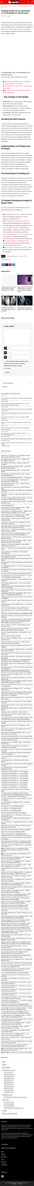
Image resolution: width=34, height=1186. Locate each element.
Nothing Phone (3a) (8, 29)
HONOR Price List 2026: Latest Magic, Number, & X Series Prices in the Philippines (16, 587)
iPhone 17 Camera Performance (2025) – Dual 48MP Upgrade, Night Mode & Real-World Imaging (14, 629)
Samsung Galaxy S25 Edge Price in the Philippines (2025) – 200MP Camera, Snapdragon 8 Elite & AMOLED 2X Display (16, 943)
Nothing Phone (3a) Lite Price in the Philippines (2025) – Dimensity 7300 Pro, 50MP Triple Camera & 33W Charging (16, 671)
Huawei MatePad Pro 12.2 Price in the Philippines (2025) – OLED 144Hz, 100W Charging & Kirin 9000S (16, 526)
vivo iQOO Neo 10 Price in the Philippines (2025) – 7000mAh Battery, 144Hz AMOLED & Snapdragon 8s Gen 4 (16, 1008)
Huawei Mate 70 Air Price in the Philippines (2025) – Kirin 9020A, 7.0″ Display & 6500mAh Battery (15, 593)
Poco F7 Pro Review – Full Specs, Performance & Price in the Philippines (16, 819)
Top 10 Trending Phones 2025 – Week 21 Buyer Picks (15, 972)
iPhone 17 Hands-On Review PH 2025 (10, 636)
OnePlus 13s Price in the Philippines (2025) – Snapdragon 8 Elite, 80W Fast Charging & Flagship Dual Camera (16, 872)
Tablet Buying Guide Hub (11, 227)
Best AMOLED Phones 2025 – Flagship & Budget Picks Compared (15, 463)
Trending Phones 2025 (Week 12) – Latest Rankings (14, 775)
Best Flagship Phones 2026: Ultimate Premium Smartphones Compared (17, 563)
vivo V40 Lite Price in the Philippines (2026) (12, 806)
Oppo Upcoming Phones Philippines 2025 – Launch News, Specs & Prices (16, 689)
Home (2, 6)
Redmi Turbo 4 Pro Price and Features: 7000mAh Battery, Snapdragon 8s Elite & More (16, 826)
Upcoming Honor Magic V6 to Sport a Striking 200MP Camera (15, 417)
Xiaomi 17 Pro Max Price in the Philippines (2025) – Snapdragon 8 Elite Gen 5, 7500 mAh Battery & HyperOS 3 (16, 834)
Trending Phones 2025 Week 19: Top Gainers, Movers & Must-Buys (15, 975)
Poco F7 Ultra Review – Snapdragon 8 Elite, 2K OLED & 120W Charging (17, 822)
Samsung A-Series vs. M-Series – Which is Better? (14, 712)
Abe (4, 16)
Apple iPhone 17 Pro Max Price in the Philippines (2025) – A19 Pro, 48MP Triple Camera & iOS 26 (16, 621)
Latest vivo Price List (8, 1072)
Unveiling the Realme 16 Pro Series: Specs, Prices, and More (9, 309)
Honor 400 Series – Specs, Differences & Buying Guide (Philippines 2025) (15, 519)
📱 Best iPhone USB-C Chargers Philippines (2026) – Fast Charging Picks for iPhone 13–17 (16, 1049)
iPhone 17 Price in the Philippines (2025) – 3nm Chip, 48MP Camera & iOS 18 (16, 639)
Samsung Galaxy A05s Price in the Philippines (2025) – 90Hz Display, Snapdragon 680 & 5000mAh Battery (16, 917)
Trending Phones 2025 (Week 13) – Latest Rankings (14, 778)
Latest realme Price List (9, 1082)
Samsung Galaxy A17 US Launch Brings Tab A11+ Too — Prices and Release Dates (16, 434)
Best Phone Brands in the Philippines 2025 (16, 241)
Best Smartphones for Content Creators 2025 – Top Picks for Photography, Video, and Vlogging (16, 576)
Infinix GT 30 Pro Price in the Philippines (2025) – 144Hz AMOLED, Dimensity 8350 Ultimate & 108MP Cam (15, 534)
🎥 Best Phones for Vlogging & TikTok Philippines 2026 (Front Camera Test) (15, 854)
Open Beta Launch (6, 259)
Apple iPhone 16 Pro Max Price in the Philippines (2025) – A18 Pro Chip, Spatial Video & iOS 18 (16, 456)
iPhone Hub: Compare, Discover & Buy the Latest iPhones (16, 619)
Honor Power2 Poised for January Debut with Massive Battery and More (15, 428)
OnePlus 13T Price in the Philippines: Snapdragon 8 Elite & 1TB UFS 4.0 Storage (16, 876)
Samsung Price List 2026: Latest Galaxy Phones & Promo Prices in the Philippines (16, 729)
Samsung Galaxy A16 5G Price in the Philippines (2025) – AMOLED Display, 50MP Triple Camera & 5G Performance (16, 928)
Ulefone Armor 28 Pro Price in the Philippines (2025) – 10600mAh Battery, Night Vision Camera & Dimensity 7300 (16, 1005)
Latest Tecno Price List (9, 1084)
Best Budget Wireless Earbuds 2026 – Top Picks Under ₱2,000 (15, 471)
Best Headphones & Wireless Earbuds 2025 (17, 221)
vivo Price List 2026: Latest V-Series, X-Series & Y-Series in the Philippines (16, 799)
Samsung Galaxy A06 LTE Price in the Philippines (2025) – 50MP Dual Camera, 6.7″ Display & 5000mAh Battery (16, 924)
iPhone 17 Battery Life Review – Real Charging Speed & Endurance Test (15, 625)
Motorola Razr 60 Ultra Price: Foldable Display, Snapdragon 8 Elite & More (16, 664)
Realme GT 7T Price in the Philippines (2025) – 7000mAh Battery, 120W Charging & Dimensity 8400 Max (16, 902)
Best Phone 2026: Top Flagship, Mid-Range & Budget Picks (16, 573)
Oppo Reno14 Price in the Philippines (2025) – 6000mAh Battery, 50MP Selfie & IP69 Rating (15, 891)
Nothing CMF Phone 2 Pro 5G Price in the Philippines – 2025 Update (16, 869)
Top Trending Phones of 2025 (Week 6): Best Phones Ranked (15, 760)
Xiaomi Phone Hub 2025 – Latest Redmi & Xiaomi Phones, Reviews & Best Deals (16, 815)
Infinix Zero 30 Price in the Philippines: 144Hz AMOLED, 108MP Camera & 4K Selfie (15, 545)
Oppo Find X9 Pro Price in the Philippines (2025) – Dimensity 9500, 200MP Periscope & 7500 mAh (16, 681)
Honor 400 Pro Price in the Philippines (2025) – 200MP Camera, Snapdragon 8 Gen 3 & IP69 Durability (15, 515)
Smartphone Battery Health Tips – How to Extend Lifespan (16, 736)
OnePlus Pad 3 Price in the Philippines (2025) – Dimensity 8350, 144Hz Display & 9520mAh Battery (16, 884)
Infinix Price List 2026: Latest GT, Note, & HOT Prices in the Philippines (16, 616)
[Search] (28, 2)
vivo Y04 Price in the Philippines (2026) (11, 810)
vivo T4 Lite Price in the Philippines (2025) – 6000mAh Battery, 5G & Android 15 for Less (15, 1027)
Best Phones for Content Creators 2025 (16, 247)
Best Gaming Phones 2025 (12, 214)
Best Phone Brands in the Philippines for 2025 (13, 1108)
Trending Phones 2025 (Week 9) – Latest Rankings (14, 787)
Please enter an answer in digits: (13, 366)
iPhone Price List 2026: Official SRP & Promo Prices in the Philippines (16, 646)
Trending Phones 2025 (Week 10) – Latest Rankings (14, 771)
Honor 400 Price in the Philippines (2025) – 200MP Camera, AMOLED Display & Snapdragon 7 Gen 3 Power (16, 512)
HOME (3, 1062)
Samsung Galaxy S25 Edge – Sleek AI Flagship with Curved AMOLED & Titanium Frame (16, 939)
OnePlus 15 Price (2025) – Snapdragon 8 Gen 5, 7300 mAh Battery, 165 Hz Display (16, 880)
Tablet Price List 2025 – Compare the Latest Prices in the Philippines (16, 495)
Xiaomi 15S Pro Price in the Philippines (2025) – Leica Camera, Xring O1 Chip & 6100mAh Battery (15, 1034)
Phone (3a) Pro (21, 29)
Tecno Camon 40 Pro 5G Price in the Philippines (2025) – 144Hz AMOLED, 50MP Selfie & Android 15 (16, 969)
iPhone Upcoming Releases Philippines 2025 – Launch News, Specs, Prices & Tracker (17, 650)
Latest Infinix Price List (8, 1088)
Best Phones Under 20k (9, 1106)
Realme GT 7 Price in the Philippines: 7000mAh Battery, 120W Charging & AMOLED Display (15, 898)
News (6, 6)
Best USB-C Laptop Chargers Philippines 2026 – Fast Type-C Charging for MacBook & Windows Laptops (16, 498)
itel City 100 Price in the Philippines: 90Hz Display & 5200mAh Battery (14, 552)
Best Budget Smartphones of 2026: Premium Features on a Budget (16, 559)
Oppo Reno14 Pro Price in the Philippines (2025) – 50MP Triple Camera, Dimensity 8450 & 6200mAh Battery (15, 895)
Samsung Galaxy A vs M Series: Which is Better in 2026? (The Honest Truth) (15, 714)
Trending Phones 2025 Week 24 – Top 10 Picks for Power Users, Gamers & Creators (16, 990)
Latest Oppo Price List (8, 1080)
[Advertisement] (17, 54)
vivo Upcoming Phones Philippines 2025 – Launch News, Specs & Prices (15, 803)
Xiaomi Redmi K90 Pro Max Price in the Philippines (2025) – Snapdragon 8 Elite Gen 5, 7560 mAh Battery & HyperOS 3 (16, 842)
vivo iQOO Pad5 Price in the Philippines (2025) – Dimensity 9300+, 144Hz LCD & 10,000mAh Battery (16, 1016)
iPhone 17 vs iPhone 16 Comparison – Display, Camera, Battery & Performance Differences (15, 642)
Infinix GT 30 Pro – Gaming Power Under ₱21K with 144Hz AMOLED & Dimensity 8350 (16, 530)
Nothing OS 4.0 (23, 256)
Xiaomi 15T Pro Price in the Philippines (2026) (13, 831)
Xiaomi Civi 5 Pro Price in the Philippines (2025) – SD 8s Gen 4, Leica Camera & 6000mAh (16, 1042)
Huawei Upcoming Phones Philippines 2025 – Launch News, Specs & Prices (16, 605)
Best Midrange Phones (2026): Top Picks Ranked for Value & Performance (17, 570)
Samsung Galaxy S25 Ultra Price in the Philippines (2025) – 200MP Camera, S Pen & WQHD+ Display (16, 956)
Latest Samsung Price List (9, 1074)
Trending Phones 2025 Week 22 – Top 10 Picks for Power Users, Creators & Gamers (16, 983)
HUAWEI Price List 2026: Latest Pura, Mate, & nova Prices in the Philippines (16, 597)
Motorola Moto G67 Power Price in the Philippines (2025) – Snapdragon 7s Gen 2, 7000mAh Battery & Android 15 (16, 660)
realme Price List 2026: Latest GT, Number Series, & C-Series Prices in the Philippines (15, 694)
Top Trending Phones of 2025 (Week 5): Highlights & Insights (14, 757)
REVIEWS (4, 1110)
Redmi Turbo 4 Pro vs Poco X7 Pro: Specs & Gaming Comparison (14, 909)
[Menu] (2, 2)
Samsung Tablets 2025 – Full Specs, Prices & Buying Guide (16, 963)
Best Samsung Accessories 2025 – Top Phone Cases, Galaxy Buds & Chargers (15, 484)
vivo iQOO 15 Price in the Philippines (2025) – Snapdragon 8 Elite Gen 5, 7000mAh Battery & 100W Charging (16, 795)
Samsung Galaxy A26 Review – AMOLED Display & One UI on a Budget (16, 722)
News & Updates (6, 1067)
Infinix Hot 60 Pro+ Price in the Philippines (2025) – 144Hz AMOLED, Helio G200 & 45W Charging (16, 541)
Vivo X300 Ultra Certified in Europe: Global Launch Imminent (16, 438)
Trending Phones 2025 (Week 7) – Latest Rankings (14, 782)
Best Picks (6, 1099)
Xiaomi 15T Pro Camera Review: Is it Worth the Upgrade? (16, 829)
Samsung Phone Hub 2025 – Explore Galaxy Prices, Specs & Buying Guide (16, 705)
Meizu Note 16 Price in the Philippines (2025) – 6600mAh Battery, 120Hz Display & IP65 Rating (16, 858)
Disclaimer (14, 1183)
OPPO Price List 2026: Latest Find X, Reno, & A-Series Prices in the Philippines (17, 685)
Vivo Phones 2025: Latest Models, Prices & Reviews (14, 793)
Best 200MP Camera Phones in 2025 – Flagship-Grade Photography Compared (15, 460)
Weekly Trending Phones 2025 (9, 1113)
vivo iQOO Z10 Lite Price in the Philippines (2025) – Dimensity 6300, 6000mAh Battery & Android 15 (17, 1019)
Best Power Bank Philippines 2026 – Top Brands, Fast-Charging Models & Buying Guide (15, 480)
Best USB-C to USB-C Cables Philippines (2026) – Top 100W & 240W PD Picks (16, 502)
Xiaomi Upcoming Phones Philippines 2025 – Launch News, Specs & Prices (16, 845)
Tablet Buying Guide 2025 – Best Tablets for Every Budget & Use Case (17, 491)
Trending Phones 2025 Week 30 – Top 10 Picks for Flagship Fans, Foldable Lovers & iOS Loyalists (16, 997)
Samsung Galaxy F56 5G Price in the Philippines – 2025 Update (15, 725)
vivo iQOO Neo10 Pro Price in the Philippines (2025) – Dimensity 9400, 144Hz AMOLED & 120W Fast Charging (15, 1012)
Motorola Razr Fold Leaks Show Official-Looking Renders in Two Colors (9, 288)
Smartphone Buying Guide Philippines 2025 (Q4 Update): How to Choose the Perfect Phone (17, 739)
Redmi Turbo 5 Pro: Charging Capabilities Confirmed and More (15, 423)
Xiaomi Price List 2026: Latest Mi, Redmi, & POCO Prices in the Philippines (16, 838)
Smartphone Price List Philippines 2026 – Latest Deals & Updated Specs (16, 743)
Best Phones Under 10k (9, 1102)
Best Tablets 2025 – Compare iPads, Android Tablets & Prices (15, 488)
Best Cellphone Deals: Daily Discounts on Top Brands (15, 1097)
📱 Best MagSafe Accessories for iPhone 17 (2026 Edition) (16, 1052)
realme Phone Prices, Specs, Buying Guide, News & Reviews (16, 692)
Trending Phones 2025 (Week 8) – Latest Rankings (14, 785)
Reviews (3, 1154)
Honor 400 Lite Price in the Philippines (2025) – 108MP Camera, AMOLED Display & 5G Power (15, 508)
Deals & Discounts (7, 1094)
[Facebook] (2, 1176)
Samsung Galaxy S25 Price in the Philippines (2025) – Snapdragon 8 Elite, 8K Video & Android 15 (15, 952)
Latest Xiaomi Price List (9, 1078)
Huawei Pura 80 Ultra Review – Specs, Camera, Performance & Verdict (17, 601)
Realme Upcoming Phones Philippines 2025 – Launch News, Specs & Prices (16, 698)
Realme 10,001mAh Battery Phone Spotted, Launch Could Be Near (16, 443)
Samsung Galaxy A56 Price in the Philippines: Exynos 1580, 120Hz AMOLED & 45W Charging (16, 931)
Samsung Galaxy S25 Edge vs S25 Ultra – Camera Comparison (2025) (14, 946)
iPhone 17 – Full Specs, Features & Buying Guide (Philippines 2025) (16, 548)
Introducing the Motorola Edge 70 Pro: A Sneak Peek (24, 308)
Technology (4, 1164)
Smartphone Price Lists (9, 1070)
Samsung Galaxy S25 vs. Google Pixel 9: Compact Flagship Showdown (16, 702)
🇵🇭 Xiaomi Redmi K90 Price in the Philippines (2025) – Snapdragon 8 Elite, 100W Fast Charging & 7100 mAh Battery (15, 850)
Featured (4, 1064)
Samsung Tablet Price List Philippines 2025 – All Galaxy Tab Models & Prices (16, 960)
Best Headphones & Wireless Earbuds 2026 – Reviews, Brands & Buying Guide (15, 474)
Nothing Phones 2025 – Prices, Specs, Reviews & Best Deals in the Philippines (17, 668)
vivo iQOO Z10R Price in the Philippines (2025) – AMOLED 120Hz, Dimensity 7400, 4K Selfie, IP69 (16, 1023)
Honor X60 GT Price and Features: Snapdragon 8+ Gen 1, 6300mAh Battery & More (16, 523)
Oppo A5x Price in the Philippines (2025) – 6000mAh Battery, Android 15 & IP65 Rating (16, 887)
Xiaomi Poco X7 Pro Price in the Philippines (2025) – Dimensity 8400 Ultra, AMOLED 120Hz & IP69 (14, 1045)
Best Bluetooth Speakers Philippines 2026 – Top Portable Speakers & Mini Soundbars (16, 467)
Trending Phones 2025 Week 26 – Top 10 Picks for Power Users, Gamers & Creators (16, 994)
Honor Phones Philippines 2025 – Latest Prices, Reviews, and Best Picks (16, 583)
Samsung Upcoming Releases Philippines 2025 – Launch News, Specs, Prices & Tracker (15, 733)
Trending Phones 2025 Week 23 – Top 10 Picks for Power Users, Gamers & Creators (16, 986)
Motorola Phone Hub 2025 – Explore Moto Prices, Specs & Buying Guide (16, 657)
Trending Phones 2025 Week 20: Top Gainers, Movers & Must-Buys (15, 979)
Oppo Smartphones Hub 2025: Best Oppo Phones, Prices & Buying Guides (16, 678)
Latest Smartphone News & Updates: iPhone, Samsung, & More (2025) (16, 653)
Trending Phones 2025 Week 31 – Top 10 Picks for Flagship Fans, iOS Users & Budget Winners (16, 1001)
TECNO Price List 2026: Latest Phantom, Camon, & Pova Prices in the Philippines (16, 753)
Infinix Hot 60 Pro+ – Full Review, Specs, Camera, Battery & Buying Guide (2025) (16, 537)
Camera (17, 130)
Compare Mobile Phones (7, 505)
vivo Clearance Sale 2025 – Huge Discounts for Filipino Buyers (15, 790)
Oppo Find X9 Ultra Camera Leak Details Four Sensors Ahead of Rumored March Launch (24, 289)
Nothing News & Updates (12, 256)
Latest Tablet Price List (9, 1092)
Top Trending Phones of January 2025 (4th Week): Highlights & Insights (14, 768)
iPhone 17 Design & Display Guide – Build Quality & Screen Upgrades (16, 633)
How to (3, 1159)
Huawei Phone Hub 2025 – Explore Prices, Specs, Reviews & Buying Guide (16, 590)
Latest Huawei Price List (9, 1086)
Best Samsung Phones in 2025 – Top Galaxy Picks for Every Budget (16, 708)
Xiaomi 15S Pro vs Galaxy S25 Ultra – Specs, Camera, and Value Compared (16, 1038)
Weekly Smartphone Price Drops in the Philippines (14, 813)
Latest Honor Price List (9, 1090)
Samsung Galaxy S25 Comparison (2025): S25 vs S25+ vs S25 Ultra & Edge (16, 935)
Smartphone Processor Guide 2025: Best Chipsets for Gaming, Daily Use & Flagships (15, 746)
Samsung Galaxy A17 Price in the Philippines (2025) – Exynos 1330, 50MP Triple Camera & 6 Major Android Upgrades (17, 718)
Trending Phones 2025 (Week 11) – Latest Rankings (14, 773)
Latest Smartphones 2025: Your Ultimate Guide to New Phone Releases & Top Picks (15, 556)
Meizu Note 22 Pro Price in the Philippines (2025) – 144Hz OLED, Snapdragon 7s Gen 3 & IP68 (16, 865)
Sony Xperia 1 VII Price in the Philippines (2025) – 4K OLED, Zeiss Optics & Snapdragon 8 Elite (16, 966)
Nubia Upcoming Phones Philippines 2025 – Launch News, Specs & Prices (16, 674)
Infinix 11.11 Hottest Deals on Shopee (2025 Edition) (14, 608)
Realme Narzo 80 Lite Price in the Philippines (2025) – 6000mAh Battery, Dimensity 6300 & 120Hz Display (15, 906)
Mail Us (20, 1183)
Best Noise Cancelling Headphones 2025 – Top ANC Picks (16, 477)
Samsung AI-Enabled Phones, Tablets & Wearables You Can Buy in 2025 (16, 913)
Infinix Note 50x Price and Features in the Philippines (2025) (16, 613)
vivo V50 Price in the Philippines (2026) (11, 808)
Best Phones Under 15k (9, 1104)
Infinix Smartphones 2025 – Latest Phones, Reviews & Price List (16, 611)
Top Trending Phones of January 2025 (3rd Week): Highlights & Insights (17, 764)
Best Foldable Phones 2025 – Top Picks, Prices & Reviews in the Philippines (17, 566)
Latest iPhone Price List (9, 1076)
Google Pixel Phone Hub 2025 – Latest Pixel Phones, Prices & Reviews (16, 580)
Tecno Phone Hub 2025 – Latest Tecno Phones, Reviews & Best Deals (16, 750)
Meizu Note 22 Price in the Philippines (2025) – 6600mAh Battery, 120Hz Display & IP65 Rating (16, 861)
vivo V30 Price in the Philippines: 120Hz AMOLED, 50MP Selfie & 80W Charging (15, 1030)
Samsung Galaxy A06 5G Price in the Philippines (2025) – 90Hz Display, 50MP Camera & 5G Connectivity (16, 920)
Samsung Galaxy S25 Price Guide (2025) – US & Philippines (16, 949)
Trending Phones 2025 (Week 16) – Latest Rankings (14, 780)
